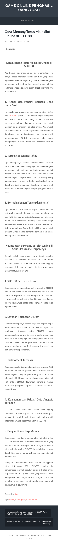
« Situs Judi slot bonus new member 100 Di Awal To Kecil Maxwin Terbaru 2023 (27, 513)
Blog (16, 494)
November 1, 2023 (13, 41)
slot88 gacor (20, 500)
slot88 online (31, 500)
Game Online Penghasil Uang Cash (29, 7)
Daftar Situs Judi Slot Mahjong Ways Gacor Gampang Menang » (29, 522)
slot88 (11, 500)
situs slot (13, 115)
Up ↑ (30, 538)
